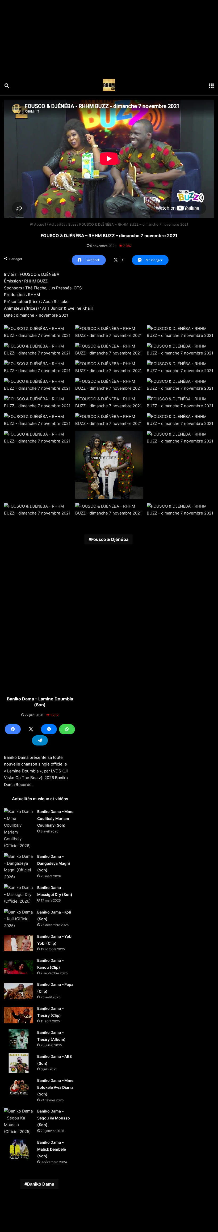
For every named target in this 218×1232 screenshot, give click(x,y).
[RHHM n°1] (109, 85)
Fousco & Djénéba (109, 539)
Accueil (39, 224)
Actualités (57, 224)
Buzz (72, 224)
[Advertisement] (109, 37)
